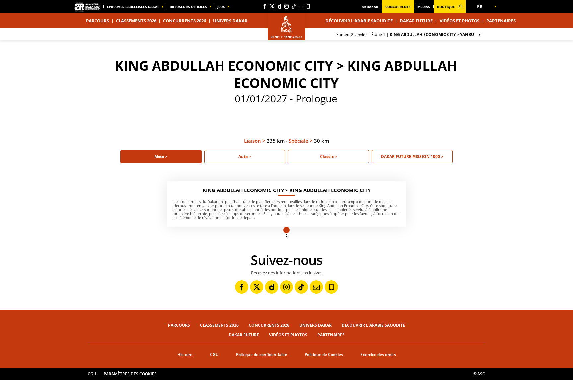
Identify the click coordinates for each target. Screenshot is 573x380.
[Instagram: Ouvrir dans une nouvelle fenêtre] (286, 6)
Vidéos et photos (459, 21)
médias (423, 6)
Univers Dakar (315, 325)
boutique (446, 6)
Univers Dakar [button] (230, 21)
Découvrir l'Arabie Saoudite (359, 21)
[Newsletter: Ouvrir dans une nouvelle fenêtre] (301, 6)
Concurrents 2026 (184, 21)
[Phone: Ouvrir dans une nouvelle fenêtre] (308, 6)
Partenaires (501, 21)
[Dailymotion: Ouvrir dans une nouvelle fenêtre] (279, 6)
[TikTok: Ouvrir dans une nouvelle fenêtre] (293, 6)
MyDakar (370, 6)
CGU (214, 354)
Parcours (179, 325)
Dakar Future (416, 21)
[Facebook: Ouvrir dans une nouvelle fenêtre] (264, 6)
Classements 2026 (136, 21)
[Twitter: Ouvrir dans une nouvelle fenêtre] (272, 6)
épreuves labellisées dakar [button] (133, 6)
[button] (482, 6)
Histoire (184, 354)
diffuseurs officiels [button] (188, 6)
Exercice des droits (378, 354)
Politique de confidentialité (261, 354)
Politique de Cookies (324, 354)
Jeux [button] (221, 6)
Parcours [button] (97, 21)
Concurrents (398, 6)
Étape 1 (405, 34)
